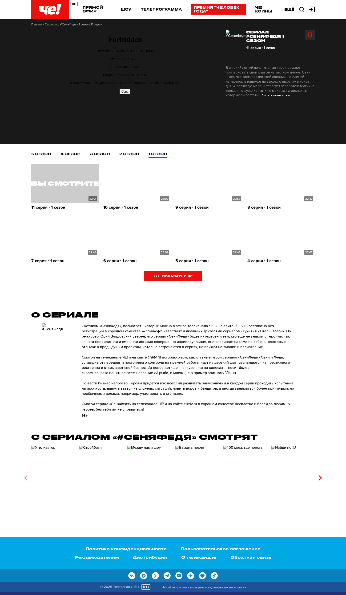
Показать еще (177, 276)
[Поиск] (301, 9)
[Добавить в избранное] (310, 35)
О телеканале (198, 557)
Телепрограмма (161, 9)
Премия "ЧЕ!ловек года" (216, 9)
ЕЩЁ (289, 9)
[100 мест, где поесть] (245, 476)
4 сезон (70, 154)
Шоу (126, 9)
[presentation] (26, 478)
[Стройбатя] (101, 476)
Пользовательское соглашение (221, 548)
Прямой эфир (93, 9)
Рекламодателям (97, 557)
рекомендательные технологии (222, 587)
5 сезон (41, 154)
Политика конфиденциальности (126, 548)
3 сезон (100, 154)
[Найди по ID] (293, 476)
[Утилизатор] (53, 476)
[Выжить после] (197, 476)
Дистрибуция (150, 557)
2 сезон (129, 154)
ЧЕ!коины (263, 9)
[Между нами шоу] (149, 476)
